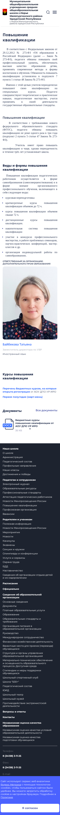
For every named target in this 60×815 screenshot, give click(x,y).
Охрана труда (11, 562)
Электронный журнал (16, 484)
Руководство (10, 633)
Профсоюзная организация (19, 509)
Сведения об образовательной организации (22, 596)
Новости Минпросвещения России (24, 501)
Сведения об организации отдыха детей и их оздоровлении (28, 576)
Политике (7, 797)
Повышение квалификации (20, 505)
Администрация (13, 457)
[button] (48, 12)
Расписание (10, 583)
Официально (11, 589)
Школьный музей (13, 698)
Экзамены (9, 545)
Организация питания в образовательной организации (22, 627)
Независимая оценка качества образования (22, 724)
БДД (5, 566)
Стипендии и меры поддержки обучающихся (22, 672)
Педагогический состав (17, 461)
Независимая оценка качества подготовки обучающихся (21, 739)
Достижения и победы (16, 474)
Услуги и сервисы (14, 557)
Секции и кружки (13, 549)
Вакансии (8, 513)
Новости (8, 536)
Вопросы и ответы (14, 711)
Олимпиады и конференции (20, 553)
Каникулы (9, 540)
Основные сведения (15, 601)
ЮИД (6, 690)
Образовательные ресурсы (19, 488)
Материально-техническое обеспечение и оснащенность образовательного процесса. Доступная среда (28, 663)
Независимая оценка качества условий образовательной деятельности (27, 732)
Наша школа (10, 448)
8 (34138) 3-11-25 (12, 755)
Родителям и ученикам (17, 519)
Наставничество (13, 570)
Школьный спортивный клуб (20, 677)
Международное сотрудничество (23, 637)
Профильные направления (19, 465)
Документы (9, 605)
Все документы (46, 410)
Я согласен (30, 808)
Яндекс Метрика (11, 784)
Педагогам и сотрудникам (19, 480)
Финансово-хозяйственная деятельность (28, 641)
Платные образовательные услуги (24, 610)
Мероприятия (11, 532)
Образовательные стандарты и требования (22, 620)
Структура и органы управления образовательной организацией (23, 655)
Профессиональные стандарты (22, 492)
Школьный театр (13, 694)
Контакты (9, 717)
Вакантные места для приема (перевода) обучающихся (28, 647)
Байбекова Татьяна (17, 344)
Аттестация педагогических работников (27, 496)
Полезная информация (17, 523)
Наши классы (11, 470)
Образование (11, 614)
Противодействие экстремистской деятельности (24, 705)
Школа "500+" (11, 681)
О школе (8, 453)
